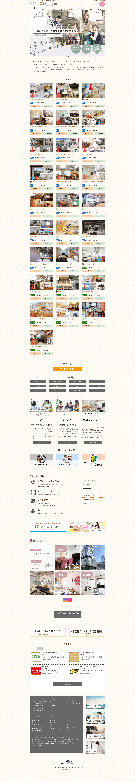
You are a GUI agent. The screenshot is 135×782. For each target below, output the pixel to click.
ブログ (50, 703)
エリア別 (50, 716)
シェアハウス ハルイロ (38, 236)
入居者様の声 (52, 705)
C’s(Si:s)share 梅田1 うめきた (66, 319)
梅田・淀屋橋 (57, 382)
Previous (32, 33)
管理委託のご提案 (70, 699)
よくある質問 (52, 699)
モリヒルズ (61, 236)
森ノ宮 (64, 737)
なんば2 (64, 739)
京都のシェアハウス (36, 728)
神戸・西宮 (77, 390)
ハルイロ (38, 741)
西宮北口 (73, 743)
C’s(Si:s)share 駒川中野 (38, 319)
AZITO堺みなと (88, 99)
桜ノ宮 (33, 741)
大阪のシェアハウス (36, 726)
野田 (55, 741)
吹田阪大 (74, 741)
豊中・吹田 (97, 386)
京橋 (38, 386)
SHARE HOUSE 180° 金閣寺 (66, 264)
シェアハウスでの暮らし (37, 710)
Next (103, 33)
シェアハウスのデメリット (38, 703)
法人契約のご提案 (70, 701)
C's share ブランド (36, 718)
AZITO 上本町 (62, 291)
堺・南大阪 (57, 390)
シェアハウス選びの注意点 (38, 708)
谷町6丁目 (34, 739)
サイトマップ (69, 709)
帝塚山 (63, 741)
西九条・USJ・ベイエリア (55, 728)
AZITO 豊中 (40, 743)
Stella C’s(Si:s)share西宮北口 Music (94, 181)
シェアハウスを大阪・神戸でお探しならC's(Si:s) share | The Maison (67, 767)
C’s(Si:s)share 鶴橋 (37, 99)
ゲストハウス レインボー (91, 319)
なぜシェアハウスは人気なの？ (39, 699)
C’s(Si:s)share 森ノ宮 (38, 209)
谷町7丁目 (40, 739)
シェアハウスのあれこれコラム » (67, 614)
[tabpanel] (67, 33)
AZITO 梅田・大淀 (89, 264)
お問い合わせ (48, 106)
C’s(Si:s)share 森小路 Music (65, 99)
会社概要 (69, 697)
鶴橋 (77, 739)
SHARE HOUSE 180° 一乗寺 (92, 209)
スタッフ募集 (69, 705)
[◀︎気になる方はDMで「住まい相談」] (67, 557)
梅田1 (37, 737)
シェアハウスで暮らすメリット (39, 701)
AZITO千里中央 (54, 743)
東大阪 (38, 390)
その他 (84, 503)
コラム (50, 707)
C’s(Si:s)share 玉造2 (37, 291)
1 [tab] (66, 56)
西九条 (58, 741)
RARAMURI (49, 741)
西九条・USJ (57, 386)
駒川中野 (69, 741)
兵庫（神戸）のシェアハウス (38, 730)
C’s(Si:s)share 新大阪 (38, 154)
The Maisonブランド (37, 720)
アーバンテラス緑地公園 (91, 236)
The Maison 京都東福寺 (38, 181)
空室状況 (35, 106)
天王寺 (77, 386)
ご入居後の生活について (88, 495)
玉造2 (73, 737)
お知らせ (51, 701)
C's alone (34, 722)
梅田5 (50, 737)
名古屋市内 (69, 731)
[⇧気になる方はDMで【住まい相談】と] (93, 557)
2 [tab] (68, 56)
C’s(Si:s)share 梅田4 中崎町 (39, 126)
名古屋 (97, 390)
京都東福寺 (39, 745)
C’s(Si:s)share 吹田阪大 (64, 181)
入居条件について (87, 488)
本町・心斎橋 (77, 382)
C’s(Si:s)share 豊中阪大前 (91, 154)
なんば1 (59, 739)
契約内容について (87, 484)
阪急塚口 (34, 745)
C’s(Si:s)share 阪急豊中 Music (66, 126)
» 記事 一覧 (67, 684)
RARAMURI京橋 (88, 291)
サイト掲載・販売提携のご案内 (73, 703)
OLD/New (61, 743)
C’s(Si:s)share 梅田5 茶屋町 (65, 154)
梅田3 (42, 737)
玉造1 (69, 737)
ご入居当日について (87, 492)
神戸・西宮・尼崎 (70, 727)
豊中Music (34, 743)
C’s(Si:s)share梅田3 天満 (39, 346)
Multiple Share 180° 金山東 (39, 264)
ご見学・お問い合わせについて (90, 480)
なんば (97, 382)
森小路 (43, 741)
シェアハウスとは (35, 697)
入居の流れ (51, 697)
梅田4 (46, 737)
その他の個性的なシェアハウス (39, 724)
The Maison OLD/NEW (90, 126)
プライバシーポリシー (71, 707)
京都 (68, 729)
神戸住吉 (67, 743)
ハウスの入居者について (88, 499)
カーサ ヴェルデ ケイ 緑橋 (65, 209)
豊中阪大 (47, 743)
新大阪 (38, 382)
